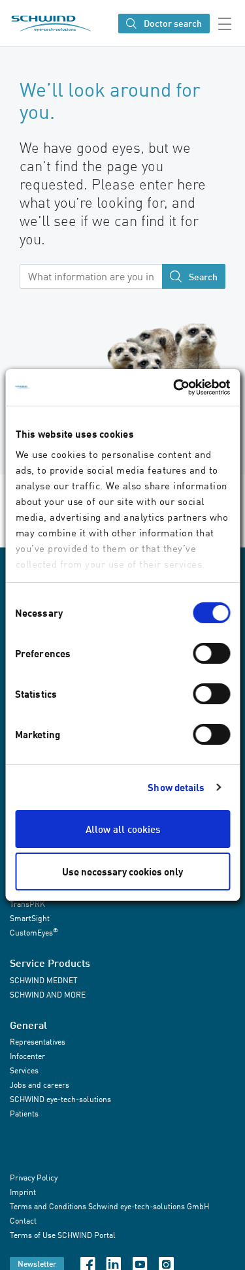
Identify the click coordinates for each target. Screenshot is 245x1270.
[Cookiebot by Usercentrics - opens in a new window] (174, 387)
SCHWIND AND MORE (48, 995)
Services (24, 1070)
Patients (24, 1113)
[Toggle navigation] (227, 23)
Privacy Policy (33, 1178)
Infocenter (27, 1056)
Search (202, 276)
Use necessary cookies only (122, 871)
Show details (176, 787)
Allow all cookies (123, 829)
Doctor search (172, 23)
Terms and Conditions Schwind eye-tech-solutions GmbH (109, 1207)
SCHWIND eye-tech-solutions (60, 1099)
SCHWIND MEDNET (44, 980)
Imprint (23, 1192)
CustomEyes (34, 931)
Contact (23, 1221)
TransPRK (27, 904)
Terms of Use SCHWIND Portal (63, 1236)
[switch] (211, 653)
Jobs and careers (39, 1085)
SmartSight (30, 918)
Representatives (37, 1042)
